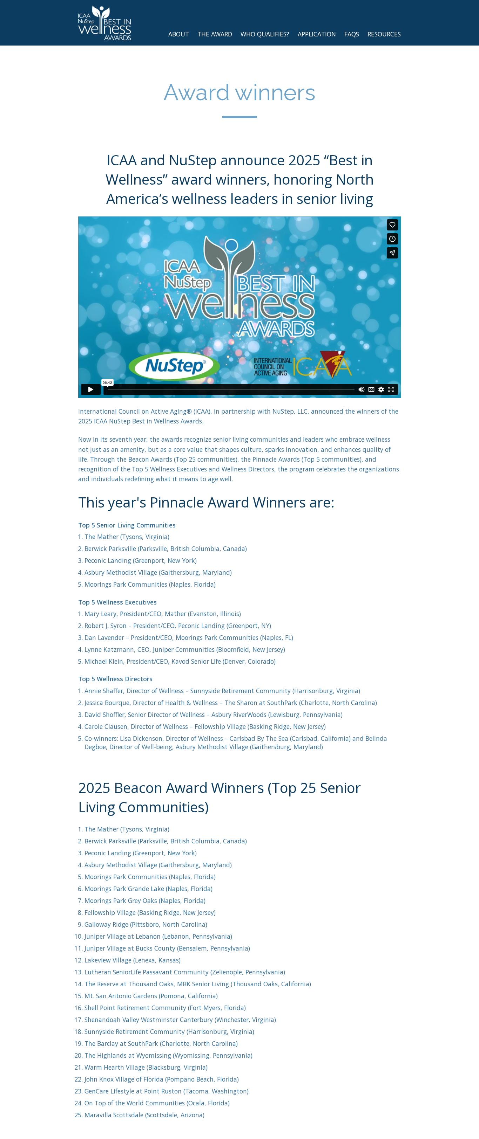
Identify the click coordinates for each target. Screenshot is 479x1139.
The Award (214, 34)
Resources (384, 34)
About (178, 34)
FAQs (351, 34)
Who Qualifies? (265, 34)
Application (317, 34)
